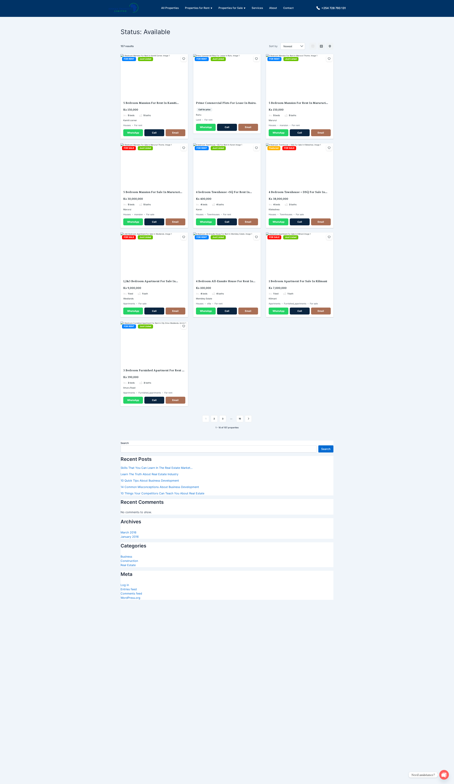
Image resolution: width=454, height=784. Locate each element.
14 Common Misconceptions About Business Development (160, 487)
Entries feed (129, 589)
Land (198, 119)
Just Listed (145, 59)
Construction (129, 561)
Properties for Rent (197, 8)
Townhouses (213, 214)
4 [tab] (157, 95)
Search (125, 442)
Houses (127, 125)
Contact (288, 8)
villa (209, 303)
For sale (150, 214)
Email (175, 132)
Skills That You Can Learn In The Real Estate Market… (157, 468)
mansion (284, 125)
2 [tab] (151, 95)
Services (257, 8)
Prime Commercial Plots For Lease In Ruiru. (226, 103)
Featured (274, 148)
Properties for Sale (230, 8)
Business (126, 556)
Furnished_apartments (295, 303)
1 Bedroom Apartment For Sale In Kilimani (298, 281)
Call (154, 132)
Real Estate (128, 565)
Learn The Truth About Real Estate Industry (149, 474)
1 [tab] (148, 95)
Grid (312, 46)
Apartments (129, 303)
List (321, 46)
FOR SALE (129, 148)
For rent (138, 125)
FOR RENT (129, 59)
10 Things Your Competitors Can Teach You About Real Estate (162, 493)
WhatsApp (133, 132)
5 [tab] (160, 95)
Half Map (329, 46)
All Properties (170, 8)
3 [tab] (154, 95)
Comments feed (131, 593)
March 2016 (128, 532)
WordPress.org (130, 597)
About (273, 8)
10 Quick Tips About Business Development (150, 480)
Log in (125, 585)
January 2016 (130, 536)
